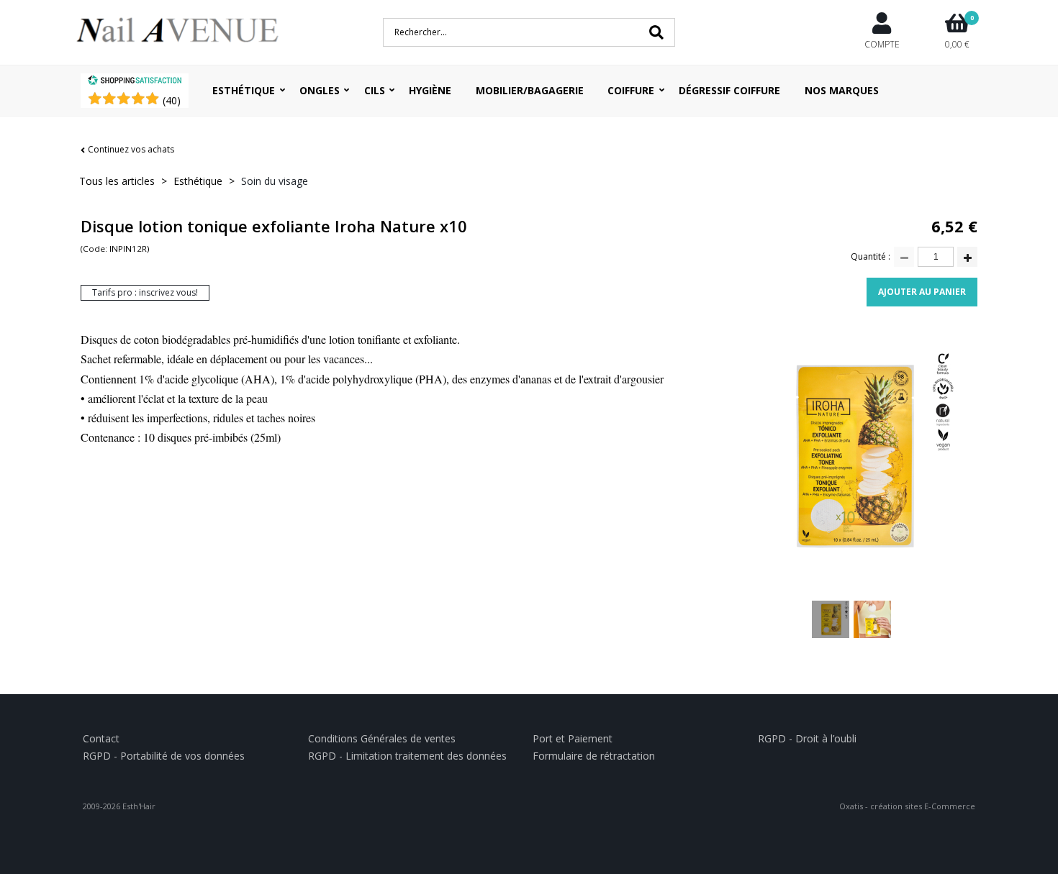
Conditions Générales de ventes (382, 738)
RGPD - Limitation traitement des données (407, 756)
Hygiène (430, 90)
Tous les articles (117, 181)
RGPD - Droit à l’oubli (807, 738)
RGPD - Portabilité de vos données (164, 756)
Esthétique (243, 90)
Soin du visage (274, 181)
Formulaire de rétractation (594, 756)
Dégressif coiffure (729, 90)
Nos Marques (842, 90)
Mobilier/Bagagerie (530, 90)
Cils (374, 90)
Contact (101, 738)
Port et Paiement (572, 738)
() (172, 100)
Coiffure (630, 90)
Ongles (319, 90)
